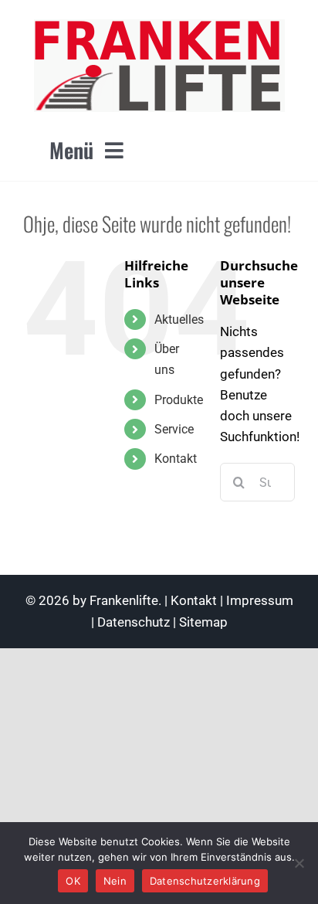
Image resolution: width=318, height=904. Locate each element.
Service (174, 429)
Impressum (259, 600)
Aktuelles (179, 319)
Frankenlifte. (125, 600)
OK (73, 881)
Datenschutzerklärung (205, 881)
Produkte (178, 400)
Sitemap (203, 622)
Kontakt (175, 458)
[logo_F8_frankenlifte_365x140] (159, 25)
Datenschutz (133, 622)
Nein (115, 881)
